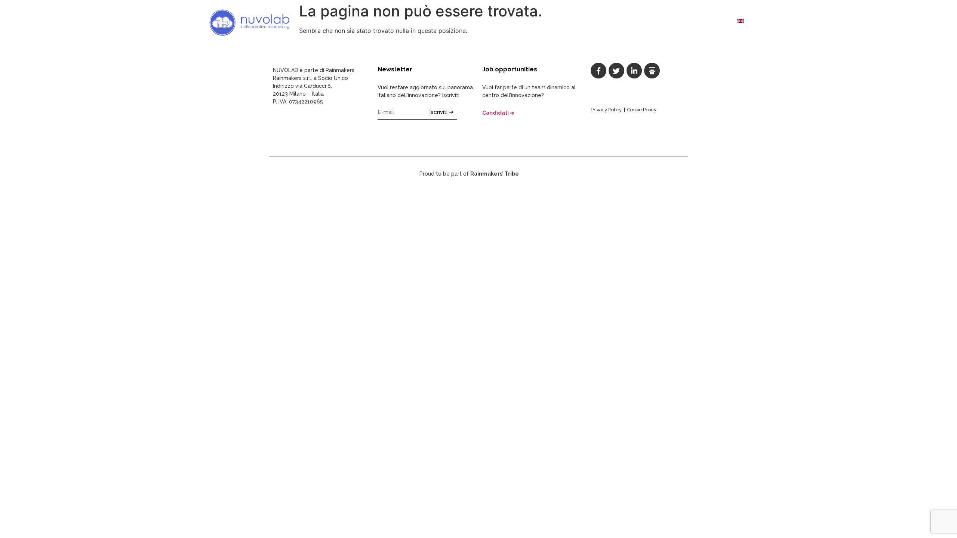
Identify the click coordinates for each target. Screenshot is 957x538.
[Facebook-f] (598, 70)
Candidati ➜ (498, 113)
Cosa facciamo (451, 22)
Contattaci (714, 22)
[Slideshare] (652, 70)
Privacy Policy (606, 109)
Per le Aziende (500, 22)
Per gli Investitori (608, 22)
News (682, 22)
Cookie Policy (641, 109)
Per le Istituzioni (551, 22)
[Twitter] (616, 70)
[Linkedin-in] (634, 70)
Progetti (654, 22)
